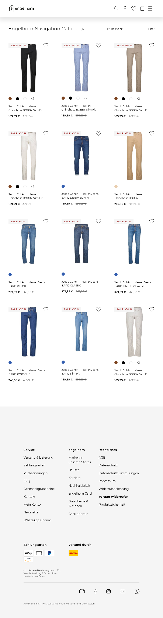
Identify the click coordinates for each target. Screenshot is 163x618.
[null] (28, 68)
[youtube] (122, 591)
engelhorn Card (80, 493)
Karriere (74, 478)
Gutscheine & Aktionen (78, 503)
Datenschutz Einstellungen (119, 473)
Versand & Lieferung (38, 457)
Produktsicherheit (112, 504)
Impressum (107, 481)
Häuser (74, 470)
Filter (151, 28)
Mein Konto (32, 504)
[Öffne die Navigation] (150, 8)
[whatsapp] (137, 591)
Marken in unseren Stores (80, 460)
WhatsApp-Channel (38, 520)
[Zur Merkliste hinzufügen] (45, 46)
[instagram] (108, 591)
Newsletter (32, 512)
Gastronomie (78, 514)
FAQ (27, 481)
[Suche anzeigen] (116, 8)
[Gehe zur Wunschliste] (133, 8)
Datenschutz (108, 465)
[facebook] (95, 591)
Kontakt (29, 497)
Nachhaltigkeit (79, 486)
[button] (125, 8)
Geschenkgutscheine (39, 489)
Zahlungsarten (34, 465)
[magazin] (82, 591)
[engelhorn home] (21, 8)
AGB (102, 457)
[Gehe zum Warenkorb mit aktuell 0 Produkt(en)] (142, 8)
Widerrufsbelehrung (114, 489)
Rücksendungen (36, 473)
